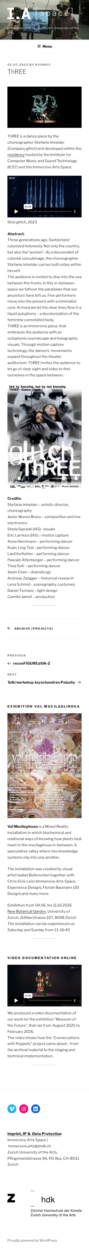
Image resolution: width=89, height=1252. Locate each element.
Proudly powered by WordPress (32, 1240)
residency (16, 155)
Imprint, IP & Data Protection (34, 1134)
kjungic (43, 64)
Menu (47, 46)
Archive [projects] (34, 628)
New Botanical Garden (26, 911)
